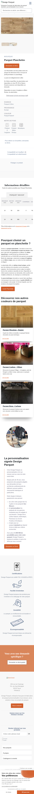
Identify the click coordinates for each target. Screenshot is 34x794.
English (5, 740)
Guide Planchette (8, 289)
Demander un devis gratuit (17, 662)
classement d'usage (21, 226)
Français (5, 738)
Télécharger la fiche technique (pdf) (17, 95)
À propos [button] (6, 753)
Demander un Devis (12, 546)
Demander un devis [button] (12, 65)
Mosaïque (8, 56)
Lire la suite (5, 338)
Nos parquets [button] (7, 747)
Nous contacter (17, 705)
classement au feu (6, 228)
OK (29, 734)
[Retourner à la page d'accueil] (17, 679)
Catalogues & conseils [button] (10, 758)
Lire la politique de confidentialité (9, 786)
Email (20, 167)
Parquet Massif (17, 195)
